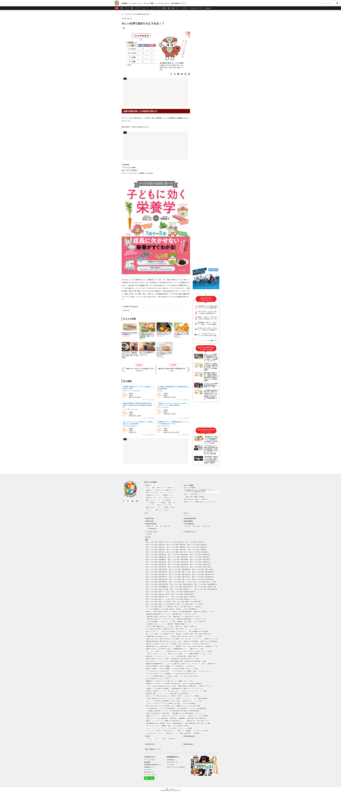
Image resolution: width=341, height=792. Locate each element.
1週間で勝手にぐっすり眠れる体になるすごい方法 (186, 616)
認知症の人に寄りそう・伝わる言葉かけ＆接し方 (158, 649)
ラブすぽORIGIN (188, 524)
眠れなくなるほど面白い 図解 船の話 (197, 547)
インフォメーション (135, 3)
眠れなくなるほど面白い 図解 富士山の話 (203, 574)
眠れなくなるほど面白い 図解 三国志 (176, 549)
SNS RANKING (171, 738)
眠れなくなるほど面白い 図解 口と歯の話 (203, 569)
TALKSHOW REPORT (190, 518)
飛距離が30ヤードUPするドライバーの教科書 (157, 683)
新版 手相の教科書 (194, 711)
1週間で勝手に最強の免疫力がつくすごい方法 (158, 614)
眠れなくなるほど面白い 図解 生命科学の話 (157, 584)
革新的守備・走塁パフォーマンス (154, 693)
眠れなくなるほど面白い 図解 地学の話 (200, 559)
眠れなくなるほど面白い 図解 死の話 (176, 544)
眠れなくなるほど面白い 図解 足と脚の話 (200, 567)
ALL (117, 8)
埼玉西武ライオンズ (168, 495)
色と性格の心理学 (181, 656)
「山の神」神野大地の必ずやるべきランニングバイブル (160, 698)
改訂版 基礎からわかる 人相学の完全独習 (182, 713)
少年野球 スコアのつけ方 (205, 686)
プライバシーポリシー (150, 760)
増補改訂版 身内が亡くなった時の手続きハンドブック (160, 646)
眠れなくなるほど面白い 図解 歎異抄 (197, 549)
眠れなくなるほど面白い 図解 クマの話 (177, 552)
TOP (123, 14)
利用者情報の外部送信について (152, 764)
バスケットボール (150, 505)
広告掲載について (149, 767)
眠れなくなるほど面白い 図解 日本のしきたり (158, 596)
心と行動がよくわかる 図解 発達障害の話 (180, 611)
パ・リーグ (156, 741)
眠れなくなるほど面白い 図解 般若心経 (200, 562)
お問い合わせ (147, 772)
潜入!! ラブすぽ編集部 (189, 487)
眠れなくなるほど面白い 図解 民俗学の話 (203, 577)
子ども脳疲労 (173, 644)
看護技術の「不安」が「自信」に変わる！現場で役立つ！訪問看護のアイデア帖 (196, 646)
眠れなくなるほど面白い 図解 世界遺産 (178, 559)
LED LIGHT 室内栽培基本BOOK (175, 723)
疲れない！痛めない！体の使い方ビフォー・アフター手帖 (186, 701)
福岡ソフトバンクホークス (153, 500)
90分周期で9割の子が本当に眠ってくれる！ (157, 636)
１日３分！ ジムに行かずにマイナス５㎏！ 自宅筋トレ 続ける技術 (163, 703)
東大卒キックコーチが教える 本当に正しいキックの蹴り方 (161, 696)
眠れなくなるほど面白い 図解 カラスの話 (179, 572)
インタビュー (185, 8)
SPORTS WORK (196, 526)
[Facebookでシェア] (175, 74)
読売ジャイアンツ (161, 487)
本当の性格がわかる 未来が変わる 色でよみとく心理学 (185, 658)
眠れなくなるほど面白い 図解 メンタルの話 (180, 582)
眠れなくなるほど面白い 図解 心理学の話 (179, 574)
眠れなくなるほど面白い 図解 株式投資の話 (181, 584)
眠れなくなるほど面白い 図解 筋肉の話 (200, 554)
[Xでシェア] (171, 74)
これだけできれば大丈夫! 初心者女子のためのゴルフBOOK (161, 686)
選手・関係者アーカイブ (153, 749)
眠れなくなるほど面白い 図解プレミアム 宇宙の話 (190, 604)
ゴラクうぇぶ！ (188, 515)
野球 (122, 8)
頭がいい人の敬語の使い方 (209, 663)
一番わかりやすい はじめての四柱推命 (198, 716)
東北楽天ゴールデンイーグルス (154, 497)
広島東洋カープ (150, 490)
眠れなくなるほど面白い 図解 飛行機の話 (203, 579)
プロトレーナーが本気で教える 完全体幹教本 (157, 701)
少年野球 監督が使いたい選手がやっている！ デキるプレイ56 (187, 688)
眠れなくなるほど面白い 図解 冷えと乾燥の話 (183, 596)
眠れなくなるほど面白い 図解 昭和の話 (178, 557)
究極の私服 (196, 733)
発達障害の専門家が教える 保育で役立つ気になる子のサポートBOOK (164, 641)
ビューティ (145, 8)
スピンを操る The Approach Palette (189, 676)
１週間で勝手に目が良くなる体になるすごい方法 (158, 616)
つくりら (169, 764)
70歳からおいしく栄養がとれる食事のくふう (186, 626)
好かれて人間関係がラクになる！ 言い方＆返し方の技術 (185, 706)
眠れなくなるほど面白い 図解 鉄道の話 (156, 562)
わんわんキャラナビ (200, 713)
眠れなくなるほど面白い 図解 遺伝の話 (156, 554)
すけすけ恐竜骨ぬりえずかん (166, 634)
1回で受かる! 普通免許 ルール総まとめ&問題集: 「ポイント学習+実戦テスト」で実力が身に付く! (171, 666)
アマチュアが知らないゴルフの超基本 (181, 671)
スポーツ (148, 485)
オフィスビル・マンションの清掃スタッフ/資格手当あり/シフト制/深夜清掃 (137, 423)
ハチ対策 (163, 738)
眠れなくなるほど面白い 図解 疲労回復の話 (206, 589)
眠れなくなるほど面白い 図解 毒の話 (197, 544)
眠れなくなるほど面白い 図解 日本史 (155, 552)
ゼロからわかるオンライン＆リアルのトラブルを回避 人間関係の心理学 (164, 661)
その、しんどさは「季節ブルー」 (154, 651)
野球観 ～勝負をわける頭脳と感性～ (187, 686)
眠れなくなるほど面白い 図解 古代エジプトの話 (183, 599)
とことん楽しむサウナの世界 (200, 730)
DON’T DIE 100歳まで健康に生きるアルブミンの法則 (159, 626)
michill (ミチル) (150, 744)
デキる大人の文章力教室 (188, 703)
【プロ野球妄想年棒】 (151, 528)
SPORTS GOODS (206, 526)
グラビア (138, 8)
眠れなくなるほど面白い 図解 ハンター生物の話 (158, 601)
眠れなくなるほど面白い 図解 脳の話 (176, 547)
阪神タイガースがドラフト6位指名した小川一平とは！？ (140, 369)
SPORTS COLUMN (150, 524)
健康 (173, 8)
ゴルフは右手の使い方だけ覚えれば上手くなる (184, 673)
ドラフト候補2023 (166, 500)
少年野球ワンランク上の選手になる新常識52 (157, 688)
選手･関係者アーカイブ (178, 3)
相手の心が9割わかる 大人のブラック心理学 (157, 658)
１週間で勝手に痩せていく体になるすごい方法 (183, 614)
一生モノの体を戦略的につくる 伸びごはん (157, 621)
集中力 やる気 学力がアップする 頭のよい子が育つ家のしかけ (194, 644)
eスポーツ (159, 507)
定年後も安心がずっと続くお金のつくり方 (197, 721)
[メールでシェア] (182, 74)
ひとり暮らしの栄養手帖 (176, 621)
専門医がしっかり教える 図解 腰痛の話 (186, 609)
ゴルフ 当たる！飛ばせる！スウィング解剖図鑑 (158, 673)
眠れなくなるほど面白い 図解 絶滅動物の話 (206, 584)
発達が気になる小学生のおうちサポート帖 (157, 644)
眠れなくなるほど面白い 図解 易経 (155, 542)
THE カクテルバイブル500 (152, 726)
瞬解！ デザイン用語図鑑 (184, 730)
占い (177, 8)
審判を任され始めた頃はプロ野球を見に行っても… (171, 369)
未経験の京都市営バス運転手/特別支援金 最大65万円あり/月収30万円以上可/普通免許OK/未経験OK (137, 405)
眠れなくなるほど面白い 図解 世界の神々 (156, 577)
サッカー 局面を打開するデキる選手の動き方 (176, 693)
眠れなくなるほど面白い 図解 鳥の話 (155, 547)
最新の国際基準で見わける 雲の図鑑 (155, 723)
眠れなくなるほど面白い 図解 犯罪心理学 (156, 579)
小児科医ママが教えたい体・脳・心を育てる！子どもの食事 (185, 636)
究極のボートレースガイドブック (154, 721)
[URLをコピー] (185, 74)
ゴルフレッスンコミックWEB (175, 767)
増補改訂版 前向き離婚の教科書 (154, 663)
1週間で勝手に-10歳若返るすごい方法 (203, 611)
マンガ (153, 8)
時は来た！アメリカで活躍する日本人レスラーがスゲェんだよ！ (201, 502)
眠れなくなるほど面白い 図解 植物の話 (200, 557)
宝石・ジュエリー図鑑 (151, 634)
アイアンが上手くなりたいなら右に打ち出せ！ (158, 671)
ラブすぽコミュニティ (190, 532)
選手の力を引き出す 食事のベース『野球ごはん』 (197, 499)
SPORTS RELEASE (189, 736)
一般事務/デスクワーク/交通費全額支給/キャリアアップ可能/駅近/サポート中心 (172, 423)
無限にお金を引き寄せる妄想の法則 (196, 718)
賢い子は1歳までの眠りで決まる (203, 634)
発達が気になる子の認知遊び (191, 641)
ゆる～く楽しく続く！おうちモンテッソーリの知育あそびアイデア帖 (199, 639)
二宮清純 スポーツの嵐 (152, 526)
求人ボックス (151, 399)
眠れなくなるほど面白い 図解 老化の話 (178, 567)
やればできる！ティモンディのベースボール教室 (194, 691)
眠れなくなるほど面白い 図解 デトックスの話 (158, 591)
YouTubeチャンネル (197, 8)
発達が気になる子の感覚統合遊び (209, 641)
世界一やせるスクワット (152, 631)
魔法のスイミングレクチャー (184, 698)
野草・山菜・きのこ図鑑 (203, 723)
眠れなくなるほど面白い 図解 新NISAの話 (205, 587)
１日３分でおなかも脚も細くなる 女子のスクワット (173, 631)
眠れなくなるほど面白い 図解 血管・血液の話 (158, 594)
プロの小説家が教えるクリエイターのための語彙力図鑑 (160, 708)
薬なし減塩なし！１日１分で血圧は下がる (195, 621)
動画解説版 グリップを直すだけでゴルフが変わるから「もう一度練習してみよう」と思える (169, 681)
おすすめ (148, 537)
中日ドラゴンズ (160, 490)
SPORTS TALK (149, 518)
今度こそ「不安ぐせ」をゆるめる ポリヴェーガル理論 (197, 651)
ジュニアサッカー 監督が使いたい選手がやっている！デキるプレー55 (182, 663)
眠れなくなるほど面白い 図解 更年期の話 (203, 572)
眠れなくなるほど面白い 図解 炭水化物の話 (181, 587)
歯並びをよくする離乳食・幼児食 (184, 634)
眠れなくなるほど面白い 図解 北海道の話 (156, 582)
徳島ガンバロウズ (150, 507)
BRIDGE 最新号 (188, 521)
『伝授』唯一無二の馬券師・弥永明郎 (194, 497)
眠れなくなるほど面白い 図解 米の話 (194, 542)
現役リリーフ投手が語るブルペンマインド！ (195, 494)
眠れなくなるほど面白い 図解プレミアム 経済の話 (188, 606)
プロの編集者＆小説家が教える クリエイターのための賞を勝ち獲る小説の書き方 (167, 711)
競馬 (132, 8)
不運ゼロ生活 (173, 718)
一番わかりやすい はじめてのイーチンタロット (174, 716)
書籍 (169, 8)
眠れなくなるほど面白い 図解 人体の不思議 (157, 589)
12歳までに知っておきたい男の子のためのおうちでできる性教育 (162, 639)
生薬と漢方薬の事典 (190, 723)
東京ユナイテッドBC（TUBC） (165, 505)
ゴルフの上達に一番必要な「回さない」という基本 (184, 668)
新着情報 (124, 3)
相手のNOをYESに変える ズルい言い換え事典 (157, 706)
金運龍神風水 (181, 718)
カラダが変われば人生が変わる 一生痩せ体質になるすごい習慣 (162, 629)
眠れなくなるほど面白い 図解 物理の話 (178, 564)
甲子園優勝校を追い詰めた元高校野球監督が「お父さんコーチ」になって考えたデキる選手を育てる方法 (201, 491)
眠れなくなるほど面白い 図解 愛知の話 (199, 552)
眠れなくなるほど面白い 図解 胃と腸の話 (156, 569)
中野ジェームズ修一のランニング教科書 (188, 696)
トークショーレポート (162, 3)
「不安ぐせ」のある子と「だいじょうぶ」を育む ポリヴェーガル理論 (164, 654)
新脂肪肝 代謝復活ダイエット (182, 624)
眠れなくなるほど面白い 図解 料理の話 (156, 567)
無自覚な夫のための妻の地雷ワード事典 (195, 661)
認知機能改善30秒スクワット (180, 649)
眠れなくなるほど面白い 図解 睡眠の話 (156, 559)
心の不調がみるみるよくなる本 (173, 651)
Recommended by (206, 340)
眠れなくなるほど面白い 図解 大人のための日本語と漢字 (160, 604)
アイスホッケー (150, 510)
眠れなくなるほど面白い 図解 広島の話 (156, 564)
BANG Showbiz (188, 744)
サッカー (148, 487)
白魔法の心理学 (192, 656)
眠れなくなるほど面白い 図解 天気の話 (178, 562)
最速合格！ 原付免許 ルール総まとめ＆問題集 (158, 668)
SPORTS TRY (187, 526)
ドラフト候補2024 (150, 502)
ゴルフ (127, 8)
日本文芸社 (149, 534)
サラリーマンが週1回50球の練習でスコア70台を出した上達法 (162, 676)
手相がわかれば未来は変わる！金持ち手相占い (158, 713)
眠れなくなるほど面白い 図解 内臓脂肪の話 (157, 587)
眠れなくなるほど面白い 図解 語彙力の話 (156, 574)
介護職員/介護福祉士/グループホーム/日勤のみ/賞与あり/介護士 (137, 388)
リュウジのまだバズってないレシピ (155, 733)
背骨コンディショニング (186, 629)
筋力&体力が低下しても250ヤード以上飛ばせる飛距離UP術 (186, 683)
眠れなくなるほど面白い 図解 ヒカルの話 (179, 579)
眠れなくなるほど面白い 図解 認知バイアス (181, 589)
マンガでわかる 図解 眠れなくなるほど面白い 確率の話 (160, 609)
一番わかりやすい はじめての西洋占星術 (157, 718)
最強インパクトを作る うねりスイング (203, 671)
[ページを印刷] (189, 74)
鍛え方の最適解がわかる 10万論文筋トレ (199, 631)
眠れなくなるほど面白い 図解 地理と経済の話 (183, 591)
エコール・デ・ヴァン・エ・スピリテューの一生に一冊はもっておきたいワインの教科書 (169, 728)
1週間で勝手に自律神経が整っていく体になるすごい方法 (191, 619)
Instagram (208, 8)
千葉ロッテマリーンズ (169, 497)
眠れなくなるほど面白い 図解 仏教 (174, 542)
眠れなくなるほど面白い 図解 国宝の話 (156, 557)
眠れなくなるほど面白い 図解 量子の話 (200, 564)
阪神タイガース (171, 487)
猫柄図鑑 (163, 726)
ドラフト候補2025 (162, 502)
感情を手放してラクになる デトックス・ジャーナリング (160, 656)
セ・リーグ (149, 741)
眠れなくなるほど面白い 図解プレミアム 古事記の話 (159, 606)
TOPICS (147, 736)
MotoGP (167, 510)
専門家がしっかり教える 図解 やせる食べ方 (157, 611)
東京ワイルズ (159, 510)
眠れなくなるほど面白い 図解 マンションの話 (158, 599)
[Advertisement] (156, 92)
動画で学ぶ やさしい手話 (196, 649)
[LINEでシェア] (178, 74)
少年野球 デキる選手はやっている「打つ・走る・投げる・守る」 (163, 691)
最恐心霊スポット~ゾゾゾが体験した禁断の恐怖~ (179, 733)
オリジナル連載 (149, 3)
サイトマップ (147, 769)
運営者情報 (147, 762)
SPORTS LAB (129, 14)
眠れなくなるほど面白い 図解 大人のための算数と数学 (187, 601)
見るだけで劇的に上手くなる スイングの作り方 (158, 678)
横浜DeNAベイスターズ (172, 490)
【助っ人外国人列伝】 (165, 526)
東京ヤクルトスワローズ (152, 492)
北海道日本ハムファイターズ (153, 495)
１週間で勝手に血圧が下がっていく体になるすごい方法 (160, 619)
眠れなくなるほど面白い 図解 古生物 (155, 549)
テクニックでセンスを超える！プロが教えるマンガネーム (161, 730)
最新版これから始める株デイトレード (175, 721)
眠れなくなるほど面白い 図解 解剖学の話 (156, 572)
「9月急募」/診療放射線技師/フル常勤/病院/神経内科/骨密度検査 (172, 388)
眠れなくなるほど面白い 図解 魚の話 (155, 544)
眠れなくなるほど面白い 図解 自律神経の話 (182, 594)
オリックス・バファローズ (167, 492)
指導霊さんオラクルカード (153, 716)
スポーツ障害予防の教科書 (200, 698)
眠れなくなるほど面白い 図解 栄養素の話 (179, 569)
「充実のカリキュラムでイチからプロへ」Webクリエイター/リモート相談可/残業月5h (172, 404)
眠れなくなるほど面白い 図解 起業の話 (178, 554)
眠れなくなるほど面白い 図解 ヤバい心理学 (204, 582)
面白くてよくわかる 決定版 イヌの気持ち (178, 726)
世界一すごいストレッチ (201, 629)
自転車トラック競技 (169, 507)
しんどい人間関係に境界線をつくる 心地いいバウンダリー (199, 654)
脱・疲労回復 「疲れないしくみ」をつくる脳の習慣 (159, 624)
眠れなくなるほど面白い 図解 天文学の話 (179, 577)
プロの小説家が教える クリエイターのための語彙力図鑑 (191, 708)
